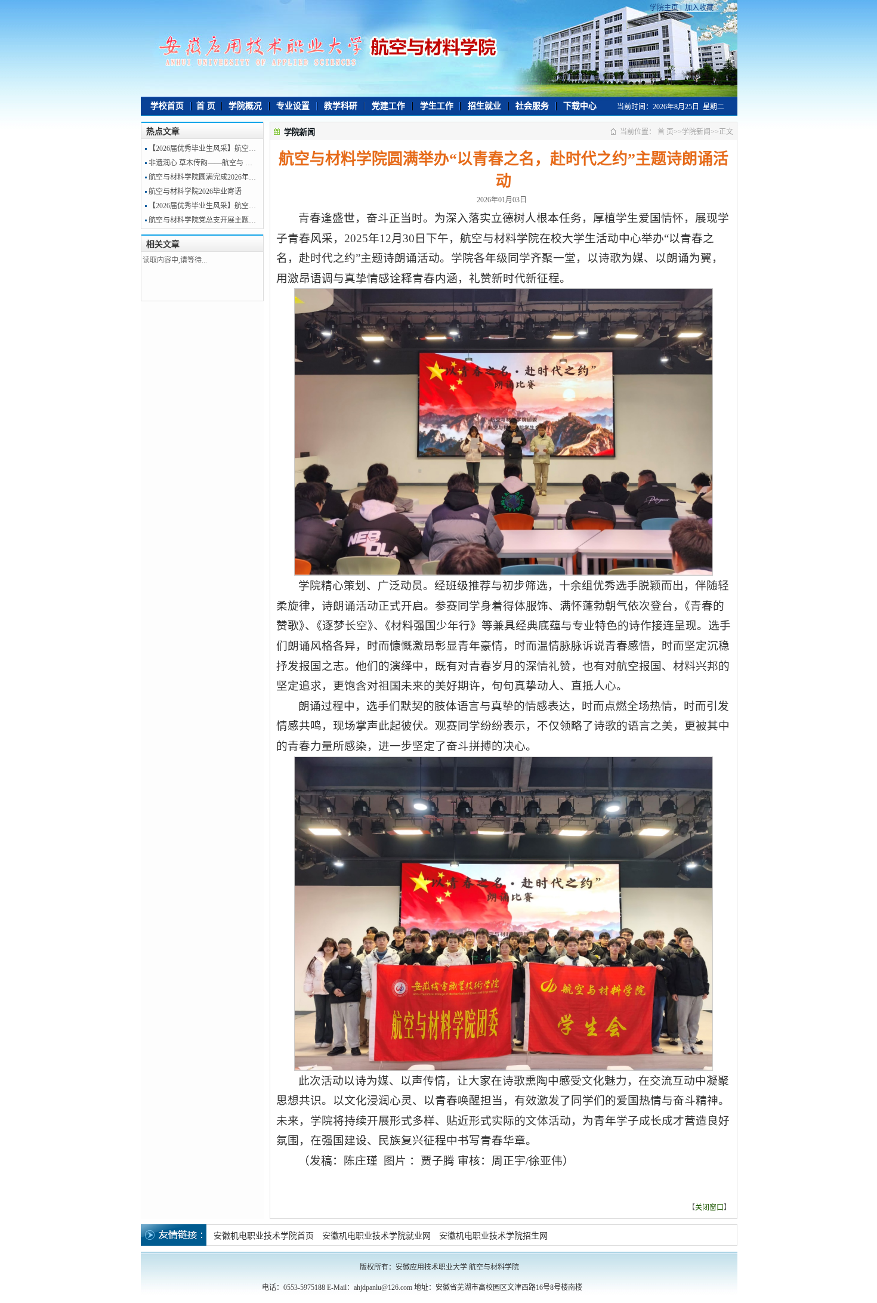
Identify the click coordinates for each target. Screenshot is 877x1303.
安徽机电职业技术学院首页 (264, 1235)
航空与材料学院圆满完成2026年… (202, 177)
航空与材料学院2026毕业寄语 (195, 191)
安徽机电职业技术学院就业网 (376, 1235)
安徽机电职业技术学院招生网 (493, 1235)
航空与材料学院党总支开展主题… (202, 220)
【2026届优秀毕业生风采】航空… (202, 148)
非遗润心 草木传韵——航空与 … (200, 163)
